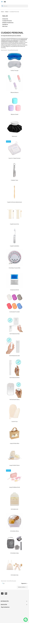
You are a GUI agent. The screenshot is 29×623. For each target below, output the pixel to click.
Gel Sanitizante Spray (14, 399)
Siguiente (24, 583)
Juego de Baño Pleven (14, 465)
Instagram (6, 593)
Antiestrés (5, 19)
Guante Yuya (14, 421)
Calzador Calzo (14, 180)
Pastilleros (5, 24)
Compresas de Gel (14, 289)
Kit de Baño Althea (14, 531)
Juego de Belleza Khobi (14, 487)
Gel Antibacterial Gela (14, 333)
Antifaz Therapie (14, 70)
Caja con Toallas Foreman (14, 158)
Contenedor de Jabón (14, 311)
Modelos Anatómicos (7, 22)
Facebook (2, 593)
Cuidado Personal (7, 20)
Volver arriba (22, 587)
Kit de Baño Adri (14, 509)
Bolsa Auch (14, 136)
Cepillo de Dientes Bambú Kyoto (14, 202)
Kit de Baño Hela (14, 575)
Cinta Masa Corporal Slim (14, 268)
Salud (5, 16)
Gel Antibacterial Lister (14, 355)
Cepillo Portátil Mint (14, 246)
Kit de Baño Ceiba (14, 553)
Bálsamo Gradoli (14, 114)
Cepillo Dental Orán (14, 224)
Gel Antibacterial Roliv (14, 377)
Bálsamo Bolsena (14, 92)
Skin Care (4, 26)
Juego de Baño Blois (14, 443)
